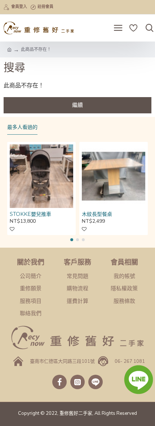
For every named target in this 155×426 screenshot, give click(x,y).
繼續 (77, 105)
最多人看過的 (22, 127)
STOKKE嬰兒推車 (30, 214)
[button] (71, 239)
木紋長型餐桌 (97, 214)
